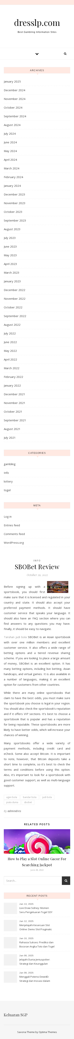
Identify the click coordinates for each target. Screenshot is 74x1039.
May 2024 (10, 151)
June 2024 (10, 142)
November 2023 (14, 203)
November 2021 (14, 403)
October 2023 (13, 212)
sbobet (28, 802)
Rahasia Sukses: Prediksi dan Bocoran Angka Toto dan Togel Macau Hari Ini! (36, 945)
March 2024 (11, 168)
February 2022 (13, 377)
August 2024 (12, 125)
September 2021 (15, 420)
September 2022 (15, 316)
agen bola (11, 797)
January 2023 (12, 281)
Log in (8, 516)
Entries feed (12, 525)
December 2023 (14, 194)
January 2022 (12, 385)
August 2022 (12, 325)
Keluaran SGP (16, 1014)
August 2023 (12, 229)
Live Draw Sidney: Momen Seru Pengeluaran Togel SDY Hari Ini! (35, 910)
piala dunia (12, 802)
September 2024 (15, 116)
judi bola (47, 797)
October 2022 (13, 307)
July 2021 (10, 437)
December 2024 (14, 90)
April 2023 (10, 264)
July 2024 (10, 133)
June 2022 (10, 342)
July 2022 (10, 333)
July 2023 (10, 238)
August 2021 (12, 429)
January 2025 (12, 81)
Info (6, 473)
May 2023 (10, 255)
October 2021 (13, 411)
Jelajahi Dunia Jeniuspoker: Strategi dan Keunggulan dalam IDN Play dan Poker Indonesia (34, 962)
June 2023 (10, 246)
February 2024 (13, 177)
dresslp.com (37, 22)
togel (7, 490)
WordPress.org (14, 542)
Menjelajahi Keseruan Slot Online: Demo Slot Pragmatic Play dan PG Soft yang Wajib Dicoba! (35, 927)
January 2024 (12, 186)
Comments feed (14, 534)
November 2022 (14, 298)
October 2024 (13, 107)
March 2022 (11, 368)
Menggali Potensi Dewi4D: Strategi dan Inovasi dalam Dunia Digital (34, 979)
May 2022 (10, 351)
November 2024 (14, 99)
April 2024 (10, 159)
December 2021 (14, 394)
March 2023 (11, 272)
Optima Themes (48, 1032)
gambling (10, 464)
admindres (14, 811)
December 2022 (14, 290)
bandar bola (29, 797)
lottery (8, 481)
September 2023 (15, 220)
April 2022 (10, 359)
